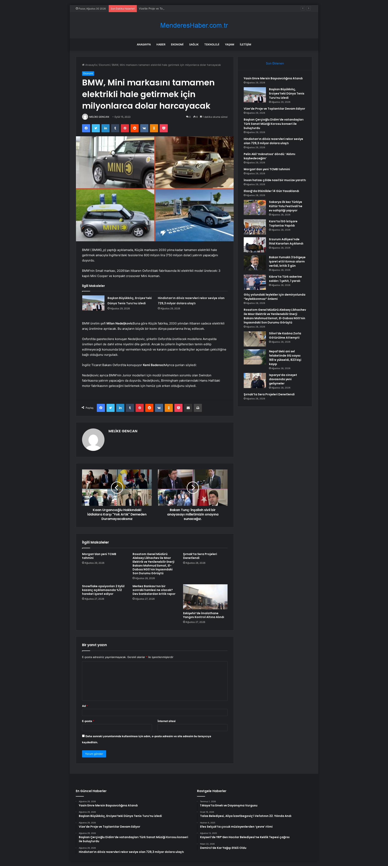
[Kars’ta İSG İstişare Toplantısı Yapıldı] (255, 226)
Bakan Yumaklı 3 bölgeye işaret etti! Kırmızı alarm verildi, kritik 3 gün (287, 261)
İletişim (245, 44)
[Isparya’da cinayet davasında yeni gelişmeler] (255, 380)
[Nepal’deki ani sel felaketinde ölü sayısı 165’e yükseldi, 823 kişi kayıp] (255, 356)
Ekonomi (177, 44)
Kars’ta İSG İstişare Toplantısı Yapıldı (283, 223)
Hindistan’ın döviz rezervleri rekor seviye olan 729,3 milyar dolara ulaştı (273, 141)
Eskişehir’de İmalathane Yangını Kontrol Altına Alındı (203, 615)
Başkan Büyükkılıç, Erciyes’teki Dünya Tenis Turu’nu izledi (286, 93)
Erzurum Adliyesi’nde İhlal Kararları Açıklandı (286, 241)
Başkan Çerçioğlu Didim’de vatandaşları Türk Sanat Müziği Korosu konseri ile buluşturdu (274, 124)
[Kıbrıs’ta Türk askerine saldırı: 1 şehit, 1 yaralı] (255, 282)
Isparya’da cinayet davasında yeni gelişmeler (283, 379)
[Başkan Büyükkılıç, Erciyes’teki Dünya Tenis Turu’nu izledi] (93, 303)
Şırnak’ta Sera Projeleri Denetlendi (200, 556)
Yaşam (229, 44)
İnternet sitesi (167, 721)
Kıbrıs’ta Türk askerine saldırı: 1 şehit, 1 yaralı (285, 279)
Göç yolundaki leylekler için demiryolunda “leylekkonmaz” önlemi (274, 297)
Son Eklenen (275, 63)
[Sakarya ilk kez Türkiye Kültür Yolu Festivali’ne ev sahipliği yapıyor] (255, 207)
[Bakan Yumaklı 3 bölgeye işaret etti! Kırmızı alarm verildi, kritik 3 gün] (255, 262)
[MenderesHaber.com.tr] (194, 25)
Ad (85, 705)
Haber (160, 44)
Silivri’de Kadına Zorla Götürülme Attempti (285, 335)
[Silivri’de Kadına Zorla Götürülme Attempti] (255, 338)
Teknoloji (211, 44)
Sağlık (194, 44)
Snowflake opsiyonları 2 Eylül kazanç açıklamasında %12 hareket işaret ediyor (103, 590)
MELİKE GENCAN (99, 116)
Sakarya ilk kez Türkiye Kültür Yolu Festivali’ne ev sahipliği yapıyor (285, 206)
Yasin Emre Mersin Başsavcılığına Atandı (273, 78)
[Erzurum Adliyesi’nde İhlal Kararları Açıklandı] (255, 244)
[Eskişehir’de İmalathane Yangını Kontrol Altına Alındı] (205, 596)
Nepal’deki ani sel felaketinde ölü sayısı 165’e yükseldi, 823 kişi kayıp (285, 357)
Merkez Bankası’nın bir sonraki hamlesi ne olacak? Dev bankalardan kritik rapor (154, 590)
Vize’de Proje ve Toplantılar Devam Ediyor (165, 8)
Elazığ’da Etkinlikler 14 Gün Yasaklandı (271, 191)
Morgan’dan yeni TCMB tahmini (99, 556)
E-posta (88, 721)
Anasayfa (144, 44)
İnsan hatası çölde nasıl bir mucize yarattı (275, 180)
